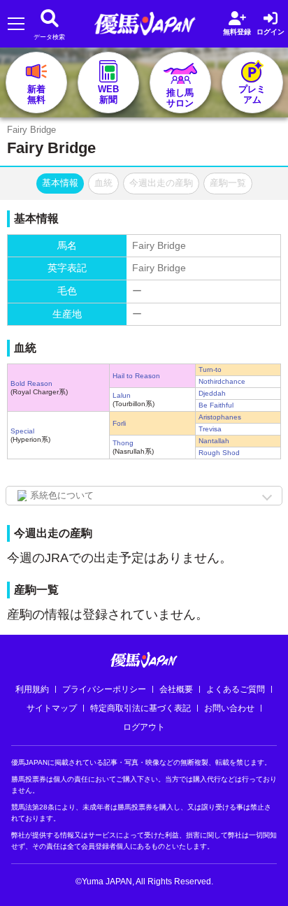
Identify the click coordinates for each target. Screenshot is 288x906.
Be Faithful (216, 405)
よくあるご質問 (235, 689)
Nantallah (214, 441)
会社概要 (176, 689)
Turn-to (210, 369)
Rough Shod (219, 452)
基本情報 (60, 183)
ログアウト (144, 727)
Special (22, 431)
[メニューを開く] (15, 24)
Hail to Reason (136, 376)
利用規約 (32, 689)
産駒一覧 (228, 183)
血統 (103, 183)
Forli (119, 423)
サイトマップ (52, 708)
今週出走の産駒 (161, 183)
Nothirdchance (222, 381)
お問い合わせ (229, 708)
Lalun (122, 395)
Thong (123, 443)
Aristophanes (220, 417)
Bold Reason (31, 383)
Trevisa (210, 429)
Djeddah (212, 393)
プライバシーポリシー (104, 689)
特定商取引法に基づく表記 (140, 708)
